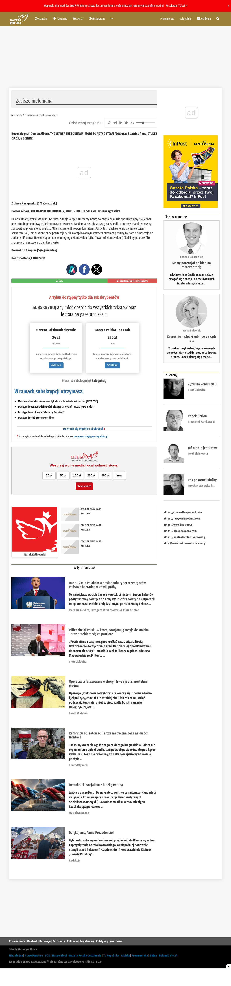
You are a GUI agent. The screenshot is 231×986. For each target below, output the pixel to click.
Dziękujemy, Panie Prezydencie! (91, 832)
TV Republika (111, 955)
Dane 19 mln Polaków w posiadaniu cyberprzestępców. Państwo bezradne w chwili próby (108, 585)
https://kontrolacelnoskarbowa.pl (185, 537)
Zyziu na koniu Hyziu (202, 384)
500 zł (105, 475)
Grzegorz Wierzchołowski (106, 610)
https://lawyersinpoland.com (182, 518)
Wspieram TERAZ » (176, 6)
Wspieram (84, 486)
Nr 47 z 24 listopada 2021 (45, 115)
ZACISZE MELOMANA (90, 508)
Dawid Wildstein (78, 713)
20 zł (49, 475)
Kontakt (32, 941)
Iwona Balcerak (191, 330)
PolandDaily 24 (168, 955)
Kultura (85, 513)
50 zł (63, 475)
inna (119, 475)
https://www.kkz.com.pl (178, 525)
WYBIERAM (56, 365)
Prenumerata (167, 18)
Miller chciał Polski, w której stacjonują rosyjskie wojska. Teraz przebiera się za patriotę (109, 632)
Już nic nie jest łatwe (203, 448)
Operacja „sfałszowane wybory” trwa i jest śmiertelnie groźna (108, 683)
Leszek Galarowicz (191, 257)
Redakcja (74, 860)
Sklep (153, 955)
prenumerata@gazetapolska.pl (91, 436)
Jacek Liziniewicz (79, 610)
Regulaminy (87, 941)
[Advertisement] (115, 57)
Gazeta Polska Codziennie (85, 955)
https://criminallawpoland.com (183, 512)
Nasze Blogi (59, 955)
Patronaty (59, 941)
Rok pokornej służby (202, 480)
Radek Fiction (197, 416)
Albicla (125, 955)
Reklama (72, 941)
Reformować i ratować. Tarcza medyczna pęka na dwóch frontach (109, 735)
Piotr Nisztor (131, 610)
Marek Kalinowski (34, 554)
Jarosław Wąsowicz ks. (201, 485)
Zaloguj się (185, 18)
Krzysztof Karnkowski (201, 421)
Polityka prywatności (109, 941)
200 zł (91, 475)
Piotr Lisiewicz (78, 661)
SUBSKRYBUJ (44, 307)
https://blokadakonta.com (180, 531)
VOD (47, 955)
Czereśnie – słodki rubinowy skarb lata (191, 338)
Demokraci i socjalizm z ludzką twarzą (96, 785)
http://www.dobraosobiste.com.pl (185, 543)
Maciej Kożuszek (79, 812)
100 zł (77, 475)
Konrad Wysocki (78, 765)
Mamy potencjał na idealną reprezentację (191, 265)
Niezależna (16, 955)
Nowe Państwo (34, 955)
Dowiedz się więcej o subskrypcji (84, 429)
